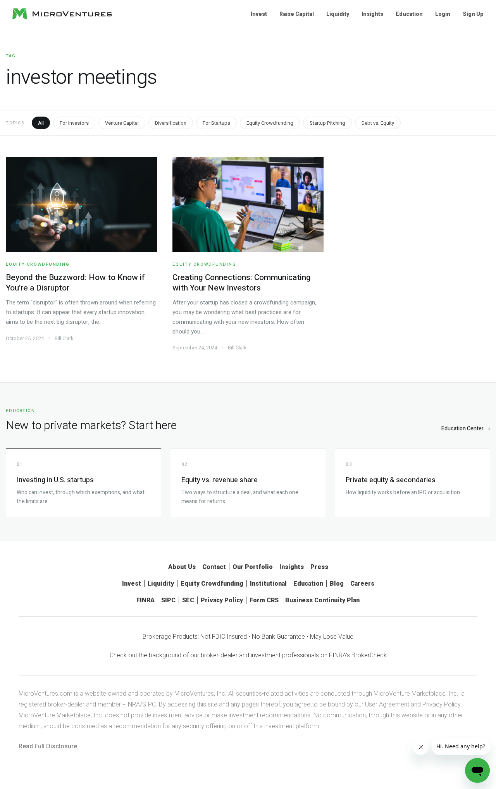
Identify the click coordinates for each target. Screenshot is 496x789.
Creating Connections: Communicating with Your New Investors (241, 283)
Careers (362, 583)
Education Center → (465, 429)
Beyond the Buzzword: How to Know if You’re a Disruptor (75, 283)
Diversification (170, 123)
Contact (214, 567)
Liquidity (337, 14)
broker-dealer (219, 655)
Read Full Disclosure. (49, 746)
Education (409, 14)
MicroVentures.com (45, 693)
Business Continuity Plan (322, 600)
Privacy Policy (222, 600)
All (41, 123)
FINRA (145, 600)
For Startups (216, 123)
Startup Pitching (327, 123)
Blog (337, 583)
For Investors (74, 123)
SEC (188, 600)
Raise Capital (296, 14)
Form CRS (264, 600)
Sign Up (473, 14)
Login (442, 14)
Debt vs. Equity (378, 123)
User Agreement (387, 704)
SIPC (168, 600)
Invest (259, 14)
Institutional (268, 583)
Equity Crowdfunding (269, 123)
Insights (372, 14)
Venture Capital (122, 123)
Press (319, 567)
